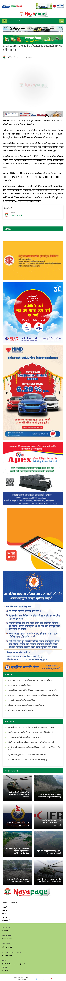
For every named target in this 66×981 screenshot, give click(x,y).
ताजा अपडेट (9, 721)
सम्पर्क (4, 913)
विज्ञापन (4, 917)
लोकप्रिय (8, 674)
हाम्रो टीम (4, 910)
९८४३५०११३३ (6, 970)
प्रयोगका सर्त (6, 920)
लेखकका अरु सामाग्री (16, 215)
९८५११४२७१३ (6, 963)
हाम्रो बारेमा (5, 907)
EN (4, 20)
